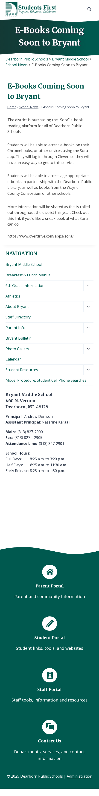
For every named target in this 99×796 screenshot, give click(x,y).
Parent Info (15, 327)
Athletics (13, 296)
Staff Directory (18, 317)
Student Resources (22, 369)
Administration (79, 776)
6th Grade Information (25, 285)
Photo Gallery (17, 348)
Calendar (13, 359)
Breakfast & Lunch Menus (28, 275)
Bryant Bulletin (19, 338)
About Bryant (17, 306)
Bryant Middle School (24, 264)
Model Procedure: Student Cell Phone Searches (46, 380)
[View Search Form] (89, 9)
